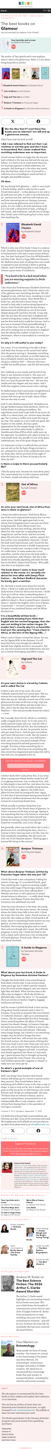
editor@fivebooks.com (39, 1124)
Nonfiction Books (14, 16)
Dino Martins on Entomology (25, 1363)
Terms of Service (9, 1437)
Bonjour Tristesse (32, 849)
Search (4, 11)
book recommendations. (23, 1410)
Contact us (6, 1432)
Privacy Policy (8, 1434)
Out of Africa (29, 484)
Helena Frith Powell (21, 1165)
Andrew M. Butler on (30, 1284)
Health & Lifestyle (9, 1139)
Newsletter (6, 1429)
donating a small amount (28, 1154)
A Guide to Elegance (34, 948)
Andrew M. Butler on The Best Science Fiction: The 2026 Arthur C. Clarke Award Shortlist (25, 1305)
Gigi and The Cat (31, 659)
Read (14, 46)
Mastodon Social (9, 1440)
